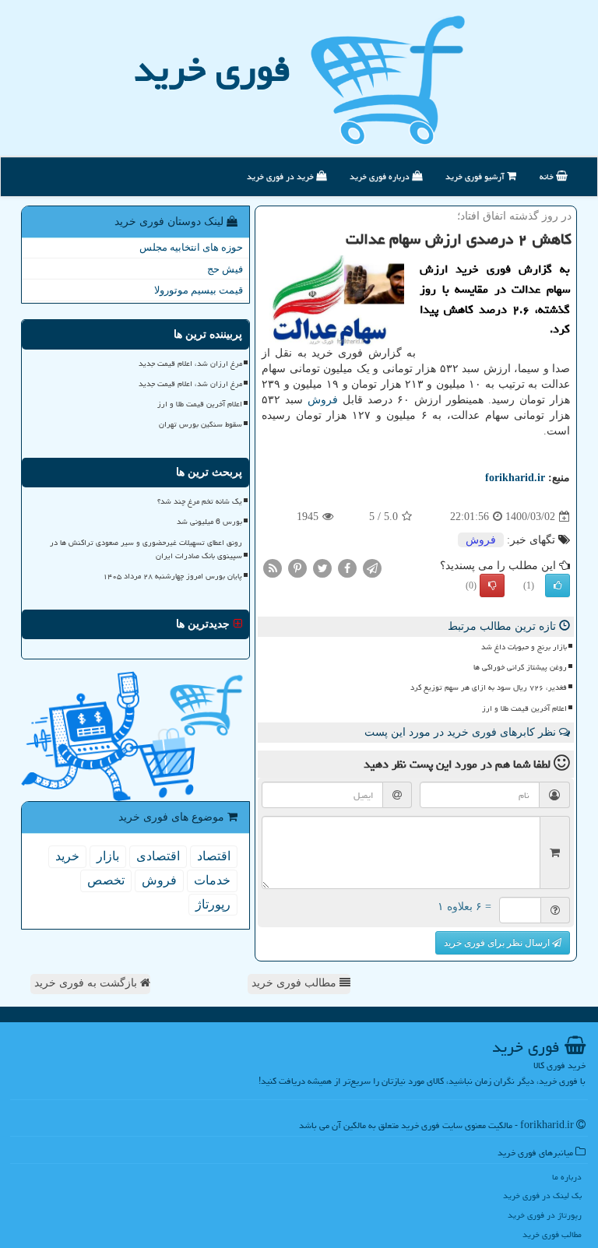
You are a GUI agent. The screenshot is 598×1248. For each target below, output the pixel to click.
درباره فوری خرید (381, 176)
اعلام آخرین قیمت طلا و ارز (524, 708)
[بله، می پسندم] (557, 585)
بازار (108, 856)
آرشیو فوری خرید (476, 176)
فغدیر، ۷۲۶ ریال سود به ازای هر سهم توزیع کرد (488, 687)
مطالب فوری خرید (295, 983)
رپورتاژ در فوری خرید (545, 1215)
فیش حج (225, 269)
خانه (548, 176)
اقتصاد (213, 856)
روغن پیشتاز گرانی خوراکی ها (520, 667)
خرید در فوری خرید (281, 176)
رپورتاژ (212, 904)
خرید (67, 856)
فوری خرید (212, 69)
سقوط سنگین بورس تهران (200, 424)
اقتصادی (158, 856)
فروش (323, 400)
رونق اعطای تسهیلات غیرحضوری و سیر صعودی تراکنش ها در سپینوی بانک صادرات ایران (146, 549)
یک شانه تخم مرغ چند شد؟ (199, 501)
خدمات (212, 880)
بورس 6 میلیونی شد (209, 521)
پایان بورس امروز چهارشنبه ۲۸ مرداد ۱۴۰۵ (172, 576)
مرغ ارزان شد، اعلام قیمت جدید (190, 363)
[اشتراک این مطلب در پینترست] (297, 568)
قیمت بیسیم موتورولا (198, 290)
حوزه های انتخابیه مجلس (191, 247)
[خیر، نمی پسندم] (492, 585)
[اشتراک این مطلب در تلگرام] (372, 568)
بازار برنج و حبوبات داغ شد (524, 647)
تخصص (106, 880)
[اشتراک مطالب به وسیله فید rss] (272, 568)
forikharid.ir (515, 477)
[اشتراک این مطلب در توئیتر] (322, 568)
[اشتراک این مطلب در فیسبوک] (347, 568)
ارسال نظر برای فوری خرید (498, 942)
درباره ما (567, 1177)
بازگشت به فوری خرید (87, 983)
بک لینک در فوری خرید (542, 1195)
